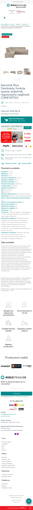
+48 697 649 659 (17, 2)
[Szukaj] (23, 18)
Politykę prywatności (22, 396)
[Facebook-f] (15, 434)
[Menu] (29, 18)
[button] (4, 50)
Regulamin (12, 396)
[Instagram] (18, 434)
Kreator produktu (17, 120)
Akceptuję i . (15, 396)
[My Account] (16, 19)
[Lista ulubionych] (10, 19)
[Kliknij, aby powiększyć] (5, 64)
